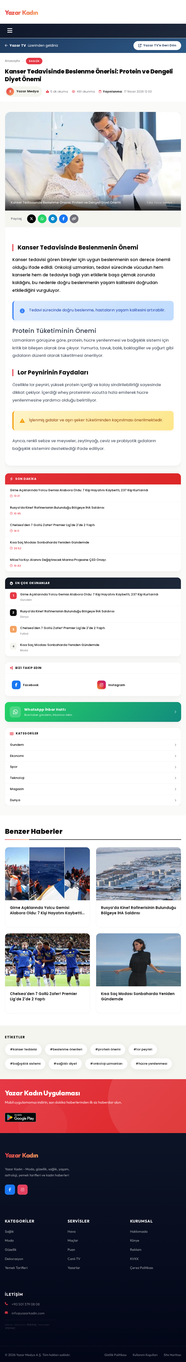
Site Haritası (172, 1355)
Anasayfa (12, 61)
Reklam (135, 1249)
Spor (13, 766)
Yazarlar (74, 1268)
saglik (34, 61)
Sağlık (9, 1231)
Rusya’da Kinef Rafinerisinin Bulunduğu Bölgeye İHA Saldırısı (57, 507)
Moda (9, 1240)
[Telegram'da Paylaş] (52, 218)
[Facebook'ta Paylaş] (63, 218)
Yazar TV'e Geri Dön (159, 45)
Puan (71, 1249)
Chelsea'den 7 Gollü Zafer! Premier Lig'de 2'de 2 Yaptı (52, 525)
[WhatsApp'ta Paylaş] (42, 218)
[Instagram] (22, 1190)
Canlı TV (74, 1259)
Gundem (17, 744)
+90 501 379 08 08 (26, 1304)
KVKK (134, 1259)
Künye (134, 1240)
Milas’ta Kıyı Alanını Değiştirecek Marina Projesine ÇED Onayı (58, 559)
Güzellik (10, 1249)
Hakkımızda (138, 1231)
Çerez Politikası (141, 1268)
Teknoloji (17, 778)
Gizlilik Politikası (115, 1355)
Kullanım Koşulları (145, 1355)
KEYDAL (31, 1324)
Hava (72, 1231)
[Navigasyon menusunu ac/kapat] (10, 31)
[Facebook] (10, 1190)
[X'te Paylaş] (31, 218)
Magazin (17, 789)
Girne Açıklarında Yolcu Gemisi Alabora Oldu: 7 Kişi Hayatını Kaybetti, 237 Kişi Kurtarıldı (79, 490)
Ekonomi (16, 756)
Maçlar (73, 1240)
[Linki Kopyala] (74, 218)
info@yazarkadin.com (28, 1313)
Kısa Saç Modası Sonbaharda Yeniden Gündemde (49, 542)
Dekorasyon (14, 1259)
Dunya (15, 800)
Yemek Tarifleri (16, 1268)
